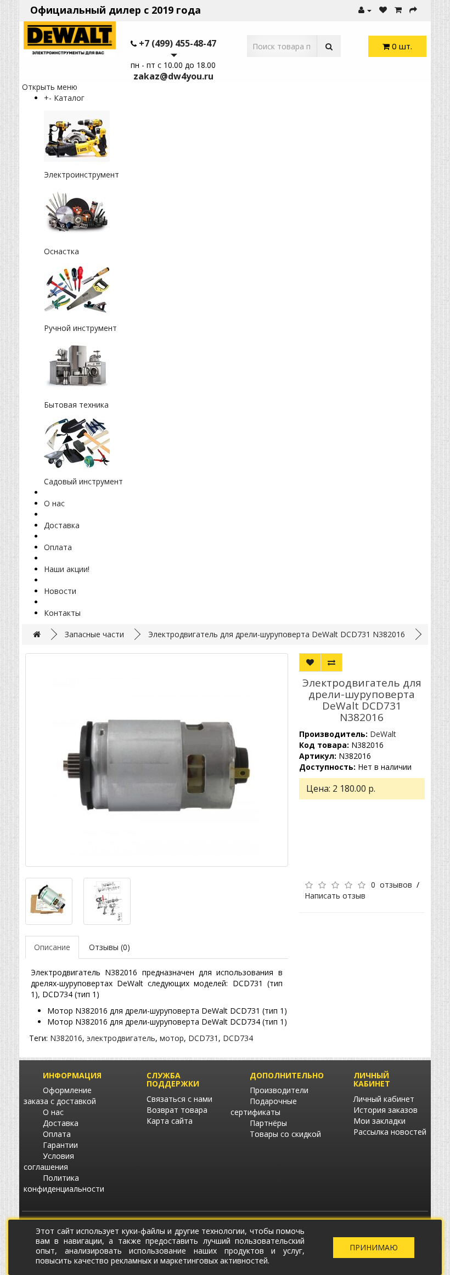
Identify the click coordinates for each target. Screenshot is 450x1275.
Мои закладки (379, 1121)
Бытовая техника (76, 404)
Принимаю (374, 1247)
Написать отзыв (335, 895)
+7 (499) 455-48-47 (177, 43)
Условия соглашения (49, 1161)
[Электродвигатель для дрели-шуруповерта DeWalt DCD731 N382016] (156, 760)
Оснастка (61, 251)
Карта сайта (170, 1121)
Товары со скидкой (285, 1134)
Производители (279, 1090)
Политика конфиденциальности (64, 1183)
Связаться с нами (179, 1099)
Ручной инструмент (80, 328)
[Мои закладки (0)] (383, 10)
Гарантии (60, 1145)
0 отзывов (391, 884)
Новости (60, 591)
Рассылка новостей (389, 1132)
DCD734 (238, 1038)
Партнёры (268, 1123)
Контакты (62, 613)
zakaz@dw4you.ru (173, 76)
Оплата (58, 547)
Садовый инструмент (83, 481)
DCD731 (203, 1038)
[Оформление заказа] (413, 10)
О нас (54, 503)
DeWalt (383, 734)
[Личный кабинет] (365, 10)
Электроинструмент (81, 174)
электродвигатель (121, 1038)
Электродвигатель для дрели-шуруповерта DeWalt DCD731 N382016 (276, 634)
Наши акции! (66, 569)
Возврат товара (177, 1110)
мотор (172, 1038)
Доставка (62, 525)
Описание (52, 947)
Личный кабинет (383, 1099)
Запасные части (94, 634)
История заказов (385, 1110)
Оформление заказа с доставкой (60, 1095)
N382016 (66, 1038)
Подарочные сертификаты (263, 1106)
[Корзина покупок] (398, 10)
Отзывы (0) (109, 947)
